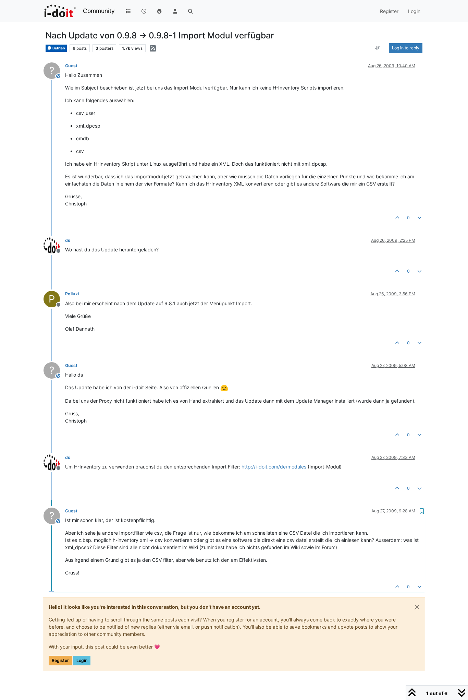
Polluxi (72, 293)
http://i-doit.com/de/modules (274, 467)
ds (67, 240)
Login (81, 660)
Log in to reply (405, 47)
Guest (71, 65)
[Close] (417, 607)
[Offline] (54, 245)
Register (60, 660)
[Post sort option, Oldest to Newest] (377, 48)
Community (99, 10)
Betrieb (58, 48)
